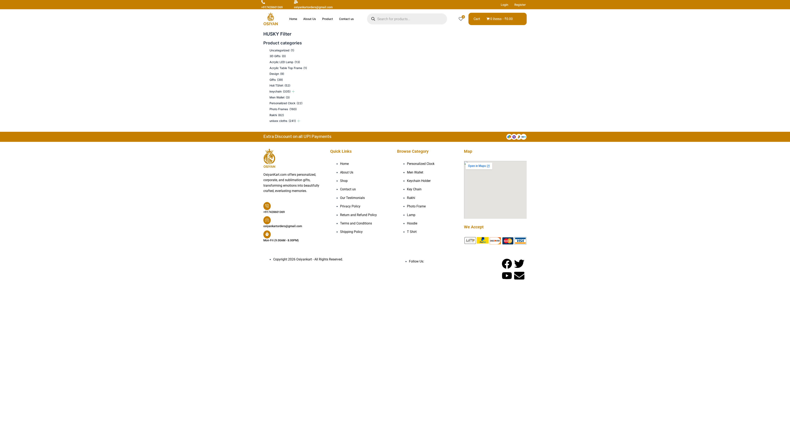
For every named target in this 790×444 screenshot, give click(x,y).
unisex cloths (283, 121)
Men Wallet (280, 97)
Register (520, 4)
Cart (477, 18)
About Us (309, 19)
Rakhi (277, 115)
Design (277, 73)
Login (504, 4)
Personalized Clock (286, 103)
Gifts (276, 79)
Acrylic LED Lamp (285, 62)
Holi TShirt (280, 85)
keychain (280, 91)
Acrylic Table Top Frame (288, 68)
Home (293, 19)
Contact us (346, 19)
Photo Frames (283, 109)
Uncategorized (282, 50)
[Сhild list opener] (293, 91)
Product (327, 19)
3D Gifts (278, 56)
